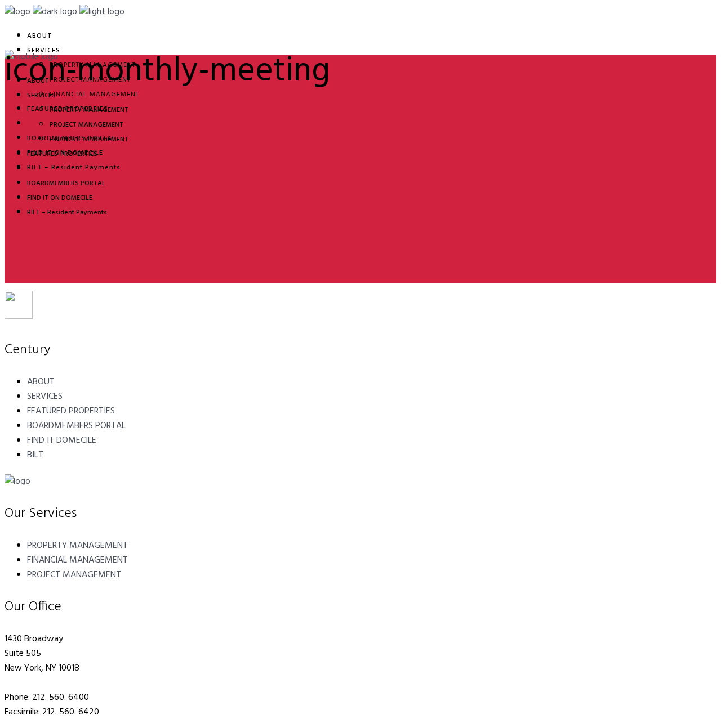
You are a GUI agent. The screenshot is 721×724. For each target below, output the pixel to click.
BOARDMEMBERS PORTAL (76, 426)
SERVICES (45, 396)
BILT (35, 455)
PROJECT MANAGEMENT (74, 575)
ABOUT (41, 382)
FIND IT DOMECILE (61, 440)
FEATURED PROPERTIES (71, 411)
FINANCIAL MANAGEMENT (77, 560)
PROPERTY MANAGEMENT (77, 545)
